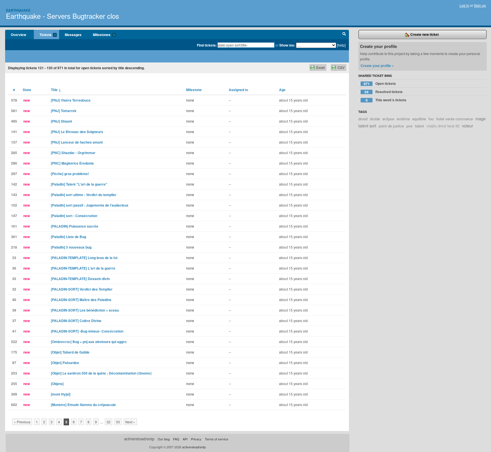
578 (14, 100)
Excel (320, 67)
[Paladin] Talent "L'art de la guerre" (79, 184)
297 (14, 173)
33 (14, 257)
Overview (18, 34)
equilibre (419, 118)
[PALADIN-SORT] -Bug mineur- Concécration (87, 331)
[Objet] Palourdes (65, 362)
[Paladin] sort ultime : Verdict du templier (83, 194)
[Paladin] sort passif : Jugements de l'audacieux (89, 205)
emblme (403, 118)
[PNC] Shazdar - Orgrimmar (73, 152)
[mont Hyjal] (60, 394)
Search (344, 34)
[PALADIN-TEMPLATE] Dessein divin (80, 278)
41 (14, 331)
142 (14, 184)
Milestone (194, 89)
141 (14, 131)
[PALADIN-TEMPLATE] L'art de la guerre (83, 268)
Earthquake (18, 10)
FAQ (176, 439)
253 (14, 373)
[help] (341, 45)
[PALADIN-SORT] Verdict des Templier (82, 289)
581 (14, 110)
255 (14, 383)
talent (419, 126)
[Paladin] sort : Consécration (74, 215)
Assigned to (238, 89)
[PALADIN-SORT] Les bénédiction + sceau (85, 310)
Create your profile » (377, 65)
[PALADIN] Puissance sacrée (74, 226)
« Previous (22, 421)
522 (14, 341)
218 (14, 247)
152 (14, 205)
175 (14, 352)
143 (14, 194)
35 (14, 278)
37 (14, 320)
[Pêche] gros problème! (70, 173)
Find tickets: (207, 45)
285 (14, 152)
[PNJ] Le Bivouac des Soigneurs (77, 131)
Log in (464, 5)
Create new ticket (424, 34)
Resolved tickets (384, 91)
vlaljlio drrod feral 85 (442, 126)
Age (282, 89)
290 (14, 163)
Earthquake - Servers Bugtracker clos (62, 16)
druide (375, 118)
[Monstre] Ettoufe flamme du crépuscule (83, 404)
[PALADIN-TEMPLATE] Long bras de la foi (84, 257)
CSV (341, 67)
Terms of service (216, 439)
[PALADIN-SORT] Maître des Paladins (81, 299)
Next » (130, 421)
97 (14, 362)
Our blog (164, 439)
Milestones (99, 35)
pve (409, 126)
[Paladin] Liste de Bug (68, 236)
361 (14, 236)
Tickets (42, 35)
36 (14, 268)
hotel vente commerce (454, 118)
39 (14, 310)
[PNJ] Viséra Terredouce (71, 100)
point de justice (391, 126)
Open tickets (380, 83)
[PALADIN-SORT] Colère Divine (76, 320)
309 (14, 394)
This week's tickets (386, 100)
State (27, 89)
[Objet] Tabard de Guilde (70, 352)
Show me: (287, 45)
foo (431, 118)
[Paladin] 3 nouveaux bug (71, 247)
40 (14, 299)
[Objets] (57, 383)
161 (14, 226)
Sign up (480, 5)
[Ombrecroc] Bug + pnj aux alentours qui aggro (88, 341)
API (185, 439)
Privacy (196, 439)
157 (14, 142)
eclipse (388, 118)
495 (14, 121)
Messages (73, 34)
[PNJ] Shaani (61, 121)
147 (14, 215)
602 (14, 404)
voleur (467, 126)
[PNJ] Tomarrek (63, 110)
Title (56, 89)
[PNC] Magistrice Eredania (72, 163)
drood (362, 118)
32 (14, 289)
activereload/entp (139, 439)
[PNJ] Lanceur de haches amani (77, 142)
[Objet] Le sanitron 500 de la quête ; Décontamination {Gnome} (101, 373)
